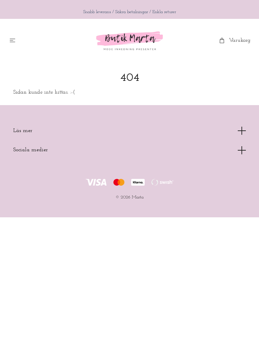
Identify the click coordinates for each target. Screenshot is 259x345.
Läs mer (22, 130)
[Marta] (129, 40)
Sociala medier (30, 150)
